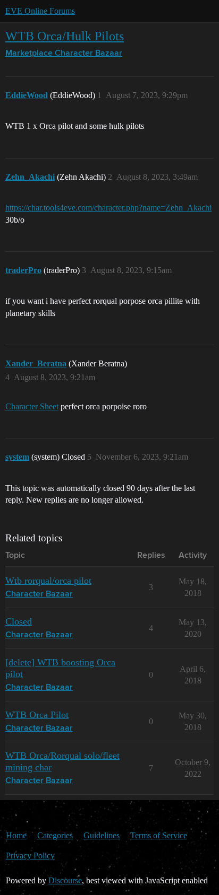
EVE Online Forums (40, 10)
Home (16, 835)
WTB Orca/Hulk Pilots (64, 36)
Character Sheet (31, 406)
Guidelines (101, 835)
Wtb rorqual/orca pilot (48, 580)
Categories (55, 835)
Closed (18, 621)
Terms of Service (158, 835)
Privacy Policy (30, 855)
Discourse (65, 880)
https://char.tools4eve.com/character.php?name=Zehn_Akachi (108, 207)
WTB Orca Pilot (37, 714)
